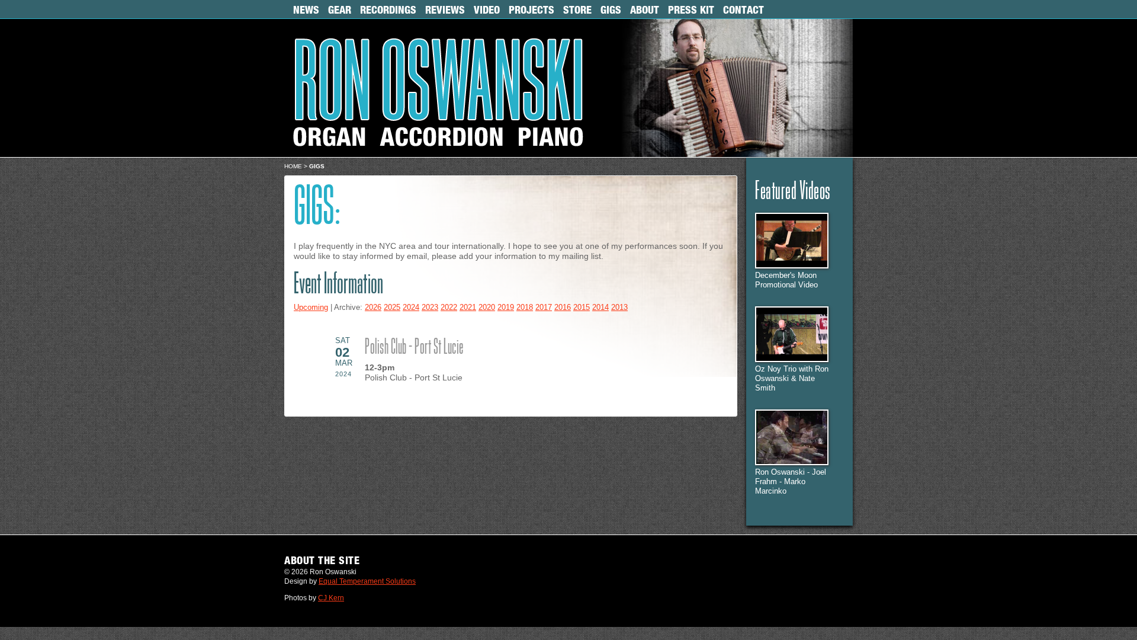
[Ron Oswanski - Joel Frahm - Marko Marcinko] (791, 462)
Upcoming (311, 307)
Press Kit (691, 9)
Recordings (388, 9)
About (644, 9)
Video (487, 9)
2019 (505, 307)
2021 (468, 307)
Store (577, 9)
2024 (411, 307)
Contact (743, 9)
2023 (430, 307)
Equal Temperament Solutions (367, 581)
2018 (524, 307)
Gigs (610, 9)
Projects (531, 9)
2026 (373, 307)
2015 (581, 307)
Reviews (445, 9)
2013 (619, 307)
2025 (392, 307)
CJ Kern (331, 598)
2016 (562, 307)
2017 (543, 307)
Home (293, 166)
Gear (339, 9)
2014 (600, 307)
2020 (486, 307)
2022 (449, 307)
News (306, 9)
